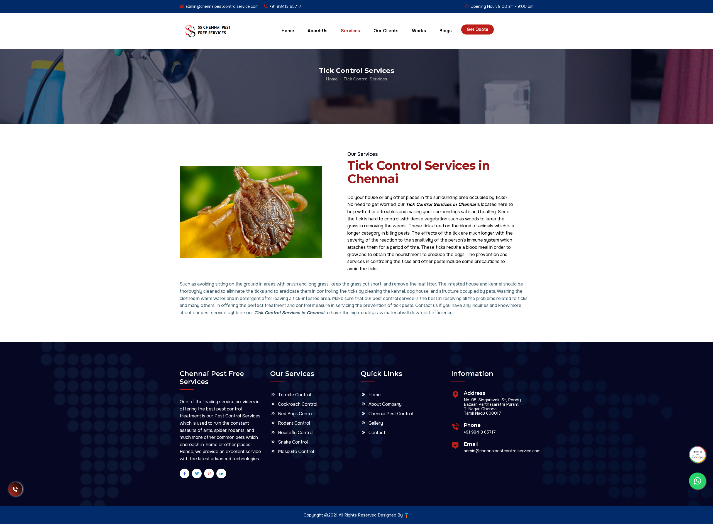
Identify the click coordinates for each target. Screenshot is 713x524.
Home (288, 31)
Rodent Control (293, 422)
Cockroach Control (297, 404)
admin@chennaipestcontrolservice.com (221, 6)
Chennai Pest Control (390, 413)
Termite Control (294, 394)
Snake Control (292, 441)
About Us (317, 31)
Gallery (375, 422)
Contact (376, 432)
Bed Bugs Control (295, 413)
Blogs (445, 31)
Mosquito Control (295, 451)
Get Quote (477, 29)
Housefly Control (295, 432)
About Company (384, 404)
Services (350, 31)
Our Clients (386, 31)
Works (419, 31)
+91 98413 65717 (285, 6)
